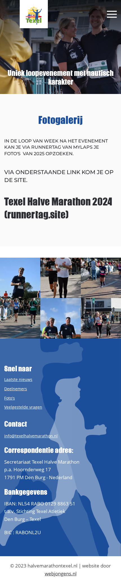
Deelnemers (15, 388)
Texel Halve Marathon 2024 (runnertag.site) (58, 208)
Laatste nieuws (18, 379)
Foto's (9, 398)
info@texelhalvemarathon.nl (31, 436)
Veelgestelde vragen (23, 407)
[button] (112, 14)
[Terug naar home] (33, 14)
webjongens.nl (61, 573)
